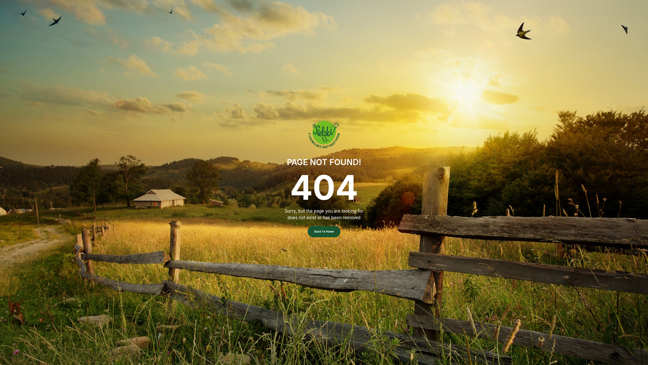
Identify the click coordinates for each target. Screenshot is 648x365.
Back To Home (324, 231)
